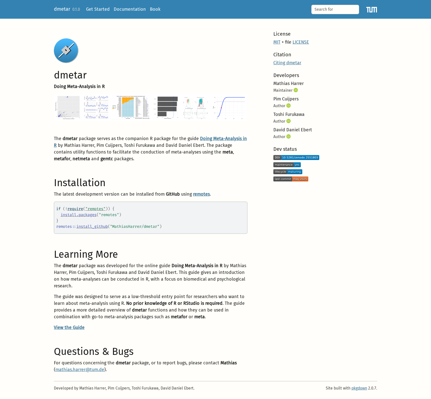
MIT (276, 42)
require (75, 208)
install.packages (79, 214)
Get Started (98, 9)
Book (155, 9)
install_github (92, 226)
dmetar (62, 9)
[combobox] (335, 9)
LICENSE (301, 42)
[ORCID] (296, 90)
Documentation (130, 9)
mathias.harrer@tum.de (79, 369)
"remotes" (95, 208)
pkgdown (359, 388)
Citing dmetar (287, 63)
